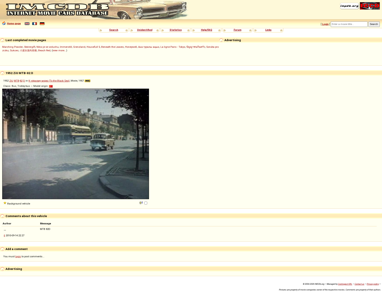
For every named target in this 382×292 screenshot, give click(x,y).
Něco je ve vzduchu (47, 46)
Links (268, 29)
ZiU (11, 80)
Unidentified (144, 29)
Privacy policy (373, 284)
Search (113, 29)
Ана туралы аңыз (148, 46)
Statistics (176, 29)
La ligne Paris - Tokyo (172, 46)
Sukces (14, 50)
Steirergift (29, 46)
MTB (16, 80)
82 (21, 80)
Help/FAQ (206, 29)
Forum (237, 29)
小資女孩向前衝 (28, 50)
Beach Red (44, 50)
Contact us (359, 284)
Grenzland (79, 46)
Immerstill (66, 46)
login (18, 256)
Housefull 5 (93, 46)
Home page (14, 23)
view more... (59, 50)
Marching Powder (12, 46)
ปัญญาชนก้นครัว (195, 46)
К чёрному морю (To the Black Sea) (49, 80)
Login (325, 24)
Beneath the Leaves (112, 46)
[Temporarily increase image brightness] (141, 202)
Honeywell (131, 46)
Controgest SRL (345, 284)
